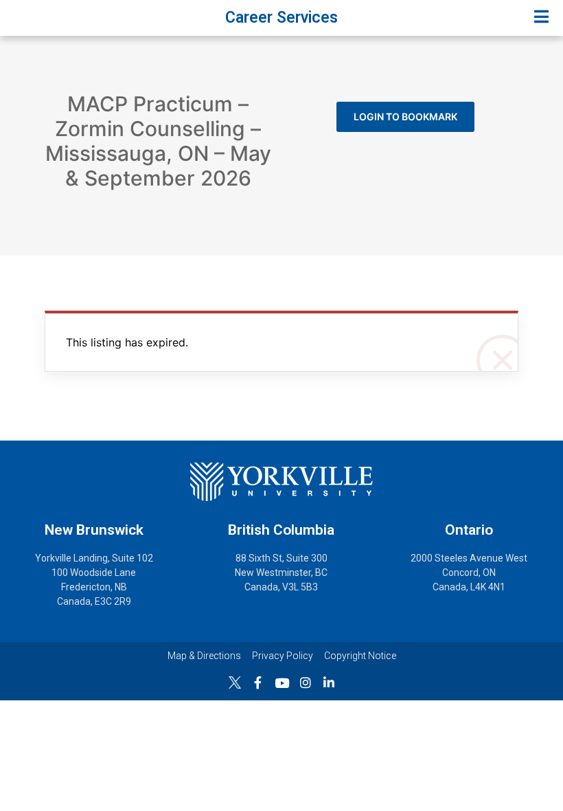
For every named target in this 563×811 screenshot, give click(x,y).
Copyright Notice (360, 655)
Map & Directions (204, 655)
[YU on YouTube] (281, 682)
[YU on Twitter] (235, 682)
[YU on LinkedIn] (329, 682)
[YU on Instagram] (305, 682)
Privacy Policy (282, 655)
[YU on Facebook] (258, 682)
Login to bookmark (405, 116)
